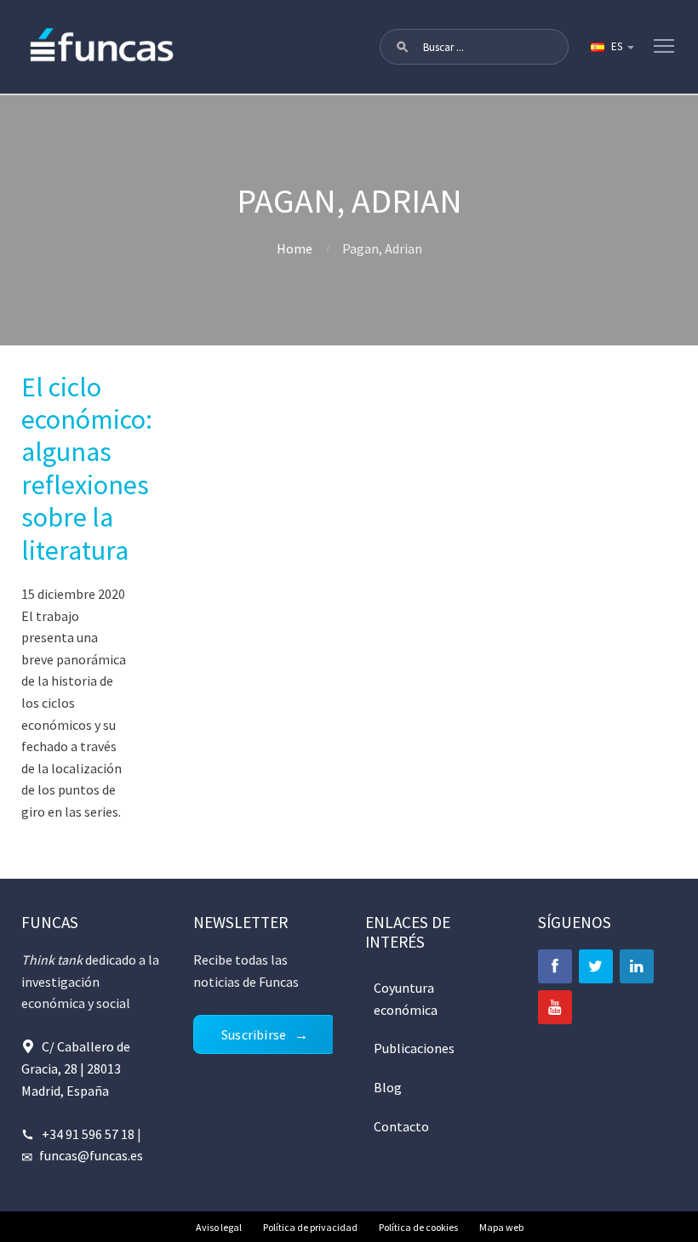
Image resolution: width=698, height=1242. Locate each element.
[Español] (611, 46)
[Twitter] (596, 966)
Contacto (401, 1126)
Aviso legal (219, 1227)
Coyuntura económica (406, 998)
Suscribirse (253, 1034)
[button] (402, 46)
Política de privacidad (310, 1227)
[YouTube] (555, 1007)
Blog (388, 1087)
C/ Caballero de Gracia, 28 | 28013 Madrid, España (75, 1068)
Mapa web (501, 1227)
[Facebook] (555, 966)
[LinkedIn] (637, 966)
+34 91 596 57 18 (88, 1133)
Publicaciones (414, 1048)
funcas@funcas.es (91, 1155)
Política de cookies (418, 1227)
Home (294, 248)
